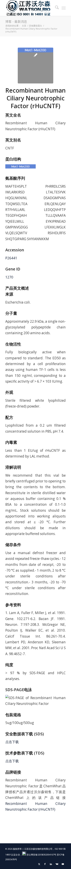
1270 (9, 277)
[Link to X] (39, 864)
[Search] (55, 8)
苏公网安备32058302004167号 (41, 854)
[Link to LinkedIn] (51, 864)
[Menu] (64, 8)
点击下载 (12, 742)
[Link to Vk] (57, 864)
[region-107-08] (35, 65)
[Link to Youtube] (63, 864)
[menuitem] (55, 8)
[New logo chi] (29, 8)
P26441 (11, 258)
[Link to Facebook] (45, 864)
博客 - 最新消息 (16, 21)
